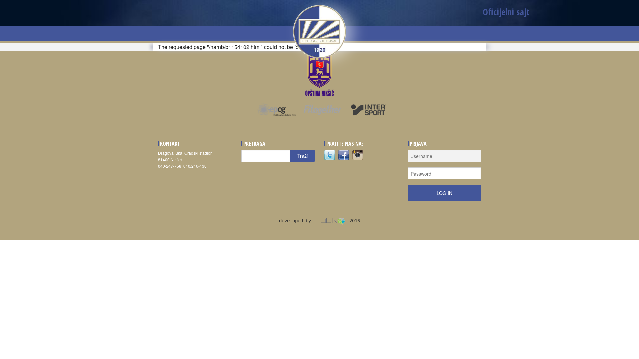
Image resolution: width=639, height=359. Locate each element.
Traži (302, 155)
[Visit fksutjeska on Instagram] (357, 154)
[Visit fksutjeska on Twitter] (329, 154)
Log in (444, 193)
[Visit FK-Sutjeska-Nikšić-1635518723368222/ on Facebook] (343, 154)
